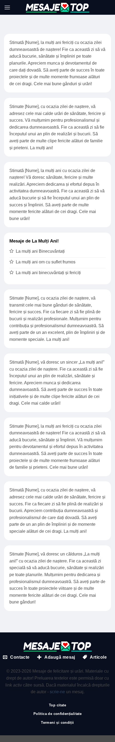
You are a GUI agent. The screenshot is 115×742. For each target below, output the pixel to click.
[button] (7, 7)
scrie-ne (57, 691)
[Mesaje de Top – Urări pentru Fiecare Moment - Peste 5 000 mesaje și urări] (57, 7)
